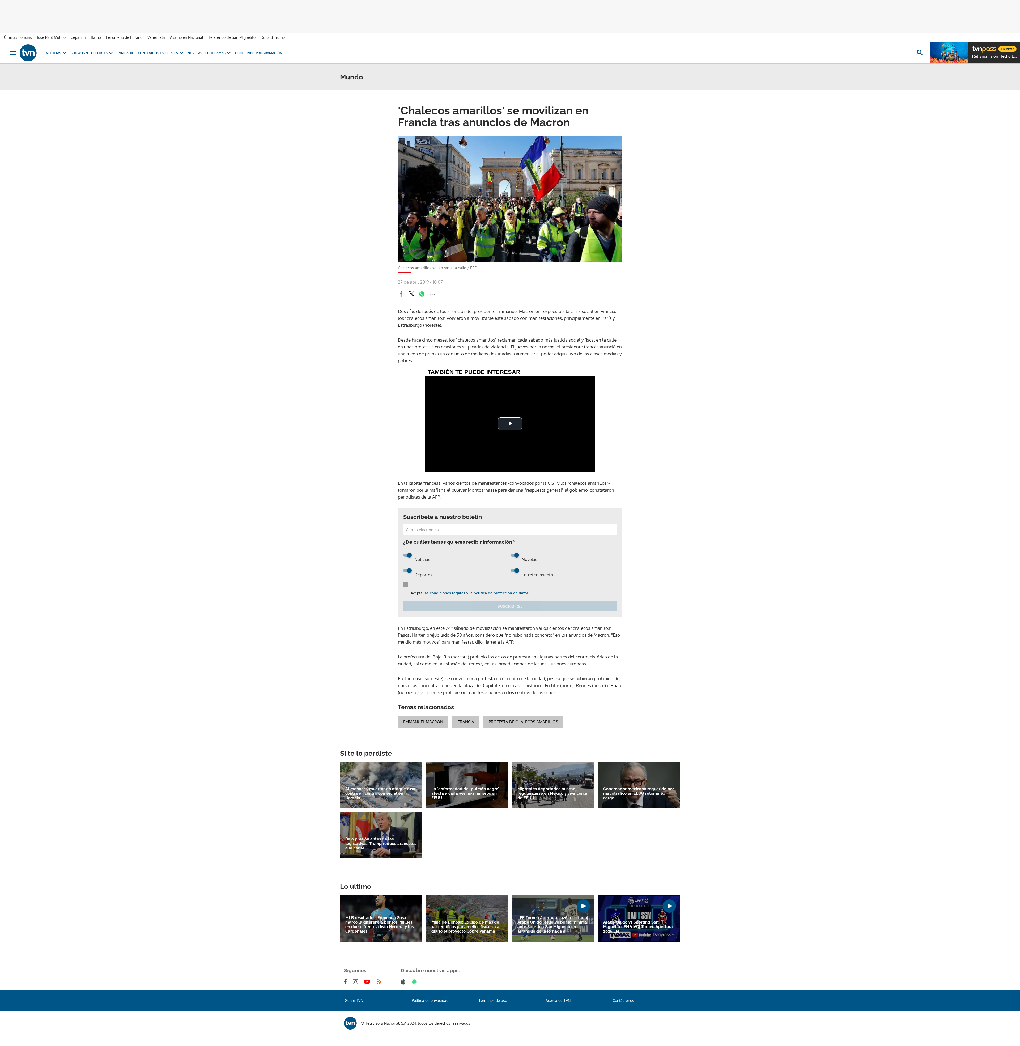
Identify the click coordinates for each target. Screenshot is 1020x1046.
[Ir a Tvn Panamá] (28, 52)
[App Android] (415, 982)
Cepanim (78, 37)
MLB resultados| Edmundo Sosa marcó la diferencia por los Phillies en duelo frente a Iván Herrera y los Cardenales (379, 925)
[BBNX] (350, 1023)
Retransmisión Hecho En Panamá (994, 56)
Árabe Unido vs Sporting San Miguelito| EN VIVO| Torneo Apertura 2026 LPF (638, 927)
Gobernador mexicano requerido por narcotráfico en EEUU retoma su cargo (638, 793)
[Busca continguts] (919, 52)
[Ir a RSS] (380, 982)
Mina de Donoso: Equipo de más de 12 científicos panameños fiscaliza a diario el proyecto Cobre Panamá (465, 927)
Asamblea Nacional (186, 37)
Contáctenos (623, 1000)
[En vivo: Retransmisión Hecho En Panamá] (949, 52)
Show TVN (79, 53)
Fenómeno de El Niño (124, 37)
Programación (269, 53)
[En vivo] (976, 46)
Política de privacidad (430, 1000)
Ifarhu (96, 37)
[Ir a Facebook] (346, 982)
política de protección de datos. (501, 593)
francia (466, 721)
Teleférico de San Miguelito (232, 37)
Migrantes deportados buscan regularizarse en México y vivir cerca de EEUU (552, 793)
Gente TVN (244, 53)
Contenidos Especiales (158, 53)
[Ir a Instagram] (356, 982)
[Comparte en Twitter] (411, 294)
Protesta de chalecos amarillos (523, 721)
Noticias (53, 53)
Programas (215, 53)
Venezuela (156, 37)
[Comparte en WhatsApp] (421, 294)
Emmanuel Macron (423, 721)
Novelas (195, 53)
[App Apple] (404, 982)
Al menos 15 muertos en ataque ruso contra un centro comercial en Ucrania (380, 793)
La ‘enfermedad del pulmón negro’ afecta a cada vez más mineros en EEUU (465, 793)
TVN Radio (126, 53)
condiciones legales (447, 593)
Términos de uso (493, 1000)
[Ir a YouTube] (368, 982)
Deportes (99, 53)
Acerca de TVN (558, 1000)
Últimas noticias (18, 37)
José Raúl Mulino (51, 37)
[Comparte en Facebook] (401, 294)
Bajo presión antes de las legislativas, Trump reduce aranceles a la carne (380, 844)
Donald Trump (273, 37)
